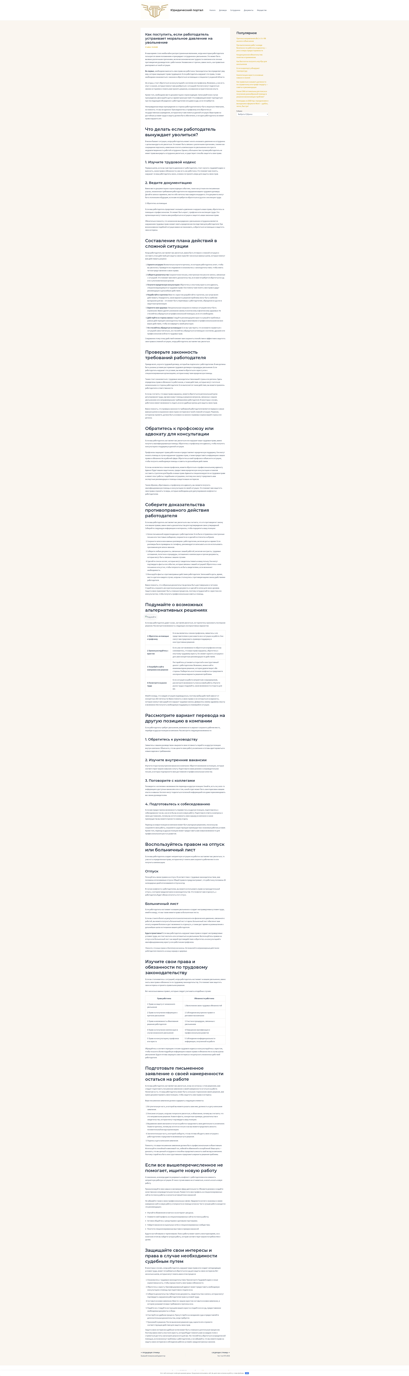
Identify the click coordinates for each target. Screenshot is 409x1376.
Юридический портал (186, 10)
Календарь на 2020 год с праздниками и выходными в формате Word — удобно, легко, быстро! (252, 103)
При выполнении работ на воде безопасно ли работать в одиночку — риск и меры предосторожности (251, 48)
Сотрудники (235, 10)
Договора (223, 10)
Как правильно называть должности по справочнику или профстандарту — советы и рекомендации (252, 84)
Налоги (212, 10)
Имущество (262, 10)
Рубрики (239, 111)
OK (247, 1373)
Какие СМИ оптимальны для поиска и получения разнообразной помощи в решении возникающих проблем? (251, 94)
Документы (248, 10)
